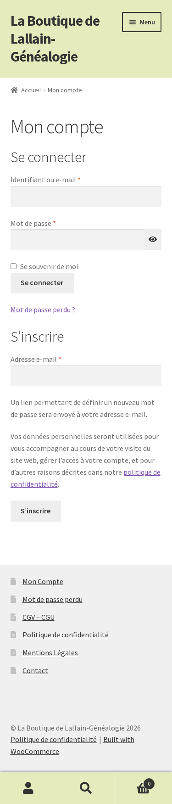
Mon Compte (42, 581)
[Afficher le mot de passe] (153, 239)
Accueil (31, 90)
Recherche (86, 788)
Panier (132, 780)
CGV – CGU (38, 617)
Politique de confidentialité (65, 634)
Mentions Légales (50, 652)
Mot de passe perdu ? (43, 309)
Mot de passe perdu (52, 599)
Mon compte (28, 788)
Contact (35, 670)
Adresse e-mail (54, 359)
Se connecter (42, 282)
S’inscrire (35, 510)
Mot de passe (51, 223)
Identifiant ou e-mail (64, 179)
